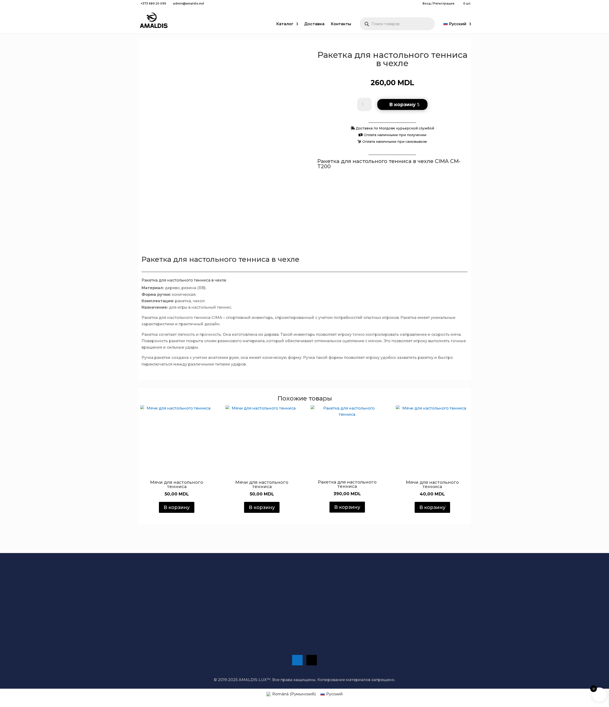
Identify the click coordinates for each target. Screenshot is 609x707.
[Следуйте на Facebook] (297, 660)
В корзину (402, 104)
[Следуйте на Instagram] (311, 660)
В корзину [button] (177, 507)
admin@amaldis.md (395, 613)
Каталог (284, 24)
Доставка (314, 24)
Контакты (341, 24)
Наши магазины (324, 631)
